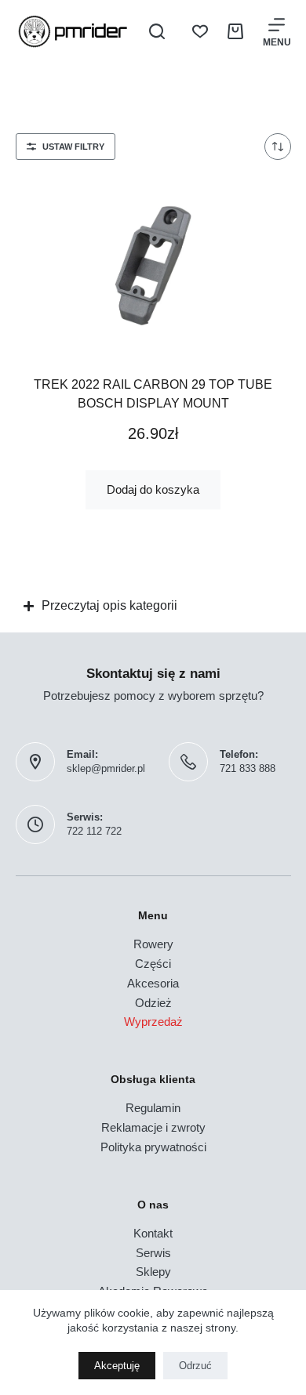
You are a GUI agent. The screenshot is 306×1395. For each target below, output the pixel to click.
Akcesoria (153, 983)
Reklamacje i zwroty (153, 1127)
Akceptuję (117, 1365)
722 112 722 (94, 831)
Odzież (153, 1002)
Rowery (153, 944)
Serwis (153, 1252)
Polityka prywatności (153, 1147)
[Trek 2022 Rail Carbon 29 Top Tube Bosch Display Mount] (153, 265)
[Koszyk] (235, 31)
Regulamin (153, 1107)
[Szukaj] (157, 31)
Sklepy (153, 1271)
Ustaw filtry (73, 146)
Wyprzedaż (153, 1021)
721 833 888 (247, 768)
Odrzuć (195, 1365)
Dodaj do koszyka (153, 489)
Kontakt (153, 1233)
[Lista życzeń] (200, 31)
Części (153, 963)
